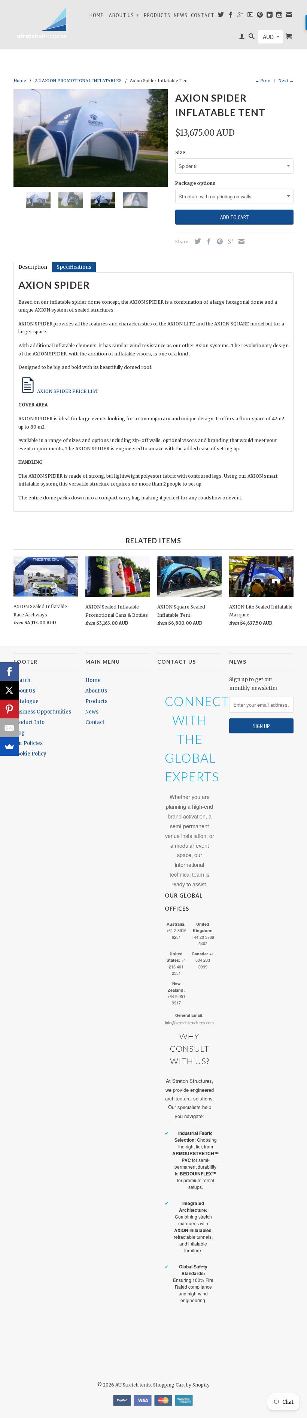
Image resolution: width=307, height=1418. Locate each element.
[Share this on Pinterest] (218, 241)
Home (96, 15)
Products (157, 15)
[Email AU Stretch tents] (289, 16)
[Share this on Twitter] (196, 241)
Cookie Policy (29, 754)
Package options (195, 183)
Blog (19, 733)
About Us (124, 15)
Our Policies (28, 743)
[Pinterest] (9, 709)
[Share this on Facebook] (207, 241)
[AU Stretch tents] (41, 22)
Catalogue (26, 701)
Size (180, 152)
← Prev (262, 80)
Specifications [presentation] (74, 267)
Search (21, 680)
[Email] (9, 727)
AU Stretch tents (133, 1385)
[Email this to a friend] (239, 241)
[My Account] (242, 37)
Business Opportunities (42, 712)
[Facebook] (9, 671)
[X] (9, 690)
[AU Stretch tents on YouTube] (250, 16)
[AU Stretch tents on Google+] (240, 16)
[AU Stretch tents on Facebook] (231, 16)
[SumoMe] (9, 746)
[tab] (32, 267)
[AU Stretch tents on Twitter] (221, 16)
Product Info (29, 722)
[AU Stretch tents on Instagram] (279, 16)
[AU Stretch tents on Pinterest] (260, 16)
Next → (286, 80)
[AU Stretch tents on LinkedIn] (270, 16)
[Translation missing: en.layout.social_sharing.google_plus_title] (229, 241)
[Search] (252, 37)
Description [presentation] (32, 267)
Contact (203, 15)
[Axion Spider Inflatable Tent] (90, 138)
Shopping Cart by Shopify (181, 1385)
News (181, 15)
